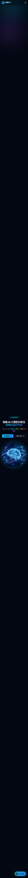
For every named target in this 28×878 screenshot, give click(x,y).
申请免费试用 (7, 436)
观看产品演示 (19, 436)
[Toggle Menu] (25, 2)
